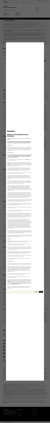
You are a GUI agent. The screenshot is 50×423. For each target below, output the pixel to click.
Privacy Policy (27, 159)
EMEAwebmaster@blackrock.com (16, 283)
